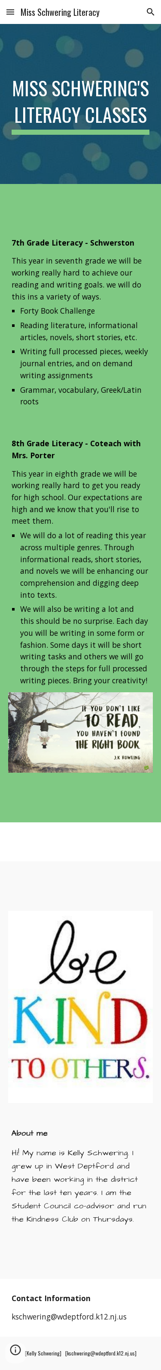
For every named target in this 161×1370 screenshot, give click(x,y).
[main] (80, 104)
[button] (10, 12)
